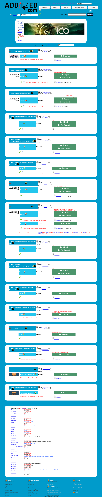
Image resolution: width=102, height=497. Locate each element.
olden (12, 424)
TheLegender (47, 370)
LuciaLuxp (13, 459)
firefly (12, 429)
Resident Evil (31, 484)
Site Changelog (76, 481)
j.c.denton (13, 437)
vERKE (13, 409)
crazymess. (75, 232)
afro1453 (13, 418)
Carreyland (40, 233)
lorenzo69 (13, 444)
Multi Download (20, 40)
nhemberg (13, 464)
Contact (7, 495)
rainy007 (44, 328)
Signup (44, 7)
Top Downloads (8, 486)
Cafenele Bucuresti (9, 493)
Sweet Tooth (31, 486)
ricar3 (12, 453)
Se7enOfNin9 (45, 350)
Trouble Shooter (15, 435)
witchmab (13, 473)
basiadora (13, 462)
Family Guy (30, 492)
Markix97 (13, 440)
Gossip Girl (30, 487)
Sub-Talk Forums (9, 489)
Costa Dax (13, 420)
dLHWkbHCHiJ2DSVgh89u (17, 446)
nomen (13, 426)
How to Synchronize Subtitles (54, 487)
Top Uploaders (8, 484)
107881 (45, 51)
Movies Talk (75, 490)
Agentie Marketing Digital (53, 495)
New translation (46, 50)
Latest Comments (9, 490)
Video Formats (76, 486)
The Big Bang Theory (33, 490)
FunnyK (84, 232)
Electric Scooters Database (11, 492)
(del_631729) (45, 117)
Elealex (47, 232)
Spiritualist (13, 468)
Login (55, 7)
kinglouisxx (13, 415)
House (29, 495)
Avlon (12, 422)
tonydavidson (14, 451)
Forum (93, 7)
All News (7, 487)
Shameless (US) (32, 489)
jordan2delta (66, 232)
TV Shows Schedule (52, 481)
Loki (29, 483)
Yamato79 (13, 411)
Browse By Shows (9, 481)
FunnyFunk (14, 470)
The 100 (21, 30)
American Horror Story (33, 493)
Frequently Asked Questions (53, 483)
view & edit (58, 60)
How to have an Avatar (52, 493)
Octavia (45, 70)
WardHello (13, 466)
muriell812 (13, 413)
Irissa (12, 431)
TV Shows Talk (76, 489)
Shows (66, 7)
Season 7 (20, 32)
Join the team (79, 7)
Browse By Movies (9, 483)
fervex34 (40, 232)
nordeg (13, 448)
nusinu (12, 433)
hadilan (44, 164)
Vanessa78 (14, 457)
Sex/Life (30, 481)
